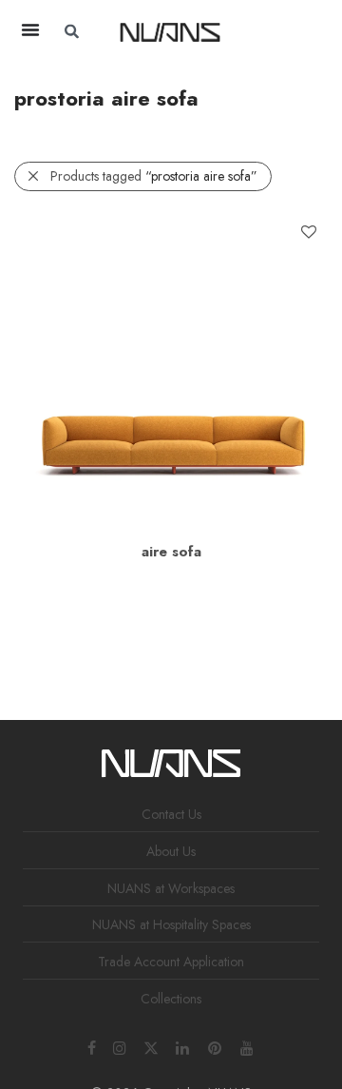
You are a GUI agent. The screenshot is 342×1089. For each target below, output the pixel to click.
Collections (171, 998)
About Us (171, 851)
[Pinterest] (215, 1046)
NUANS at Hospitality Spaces (171, 924)
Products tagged (153, 175)
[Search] (291, 31)
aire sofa (171, 551)
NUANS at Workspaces (171, 888)
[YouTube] (248, 1046)
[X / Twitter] (151, 1046)
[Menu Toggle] (30, 29)
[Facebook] (91, 1046)
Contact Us (171, 814)
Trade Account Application (171, 961)
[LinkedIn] (183, 1046)
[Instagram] (119, 1046)
